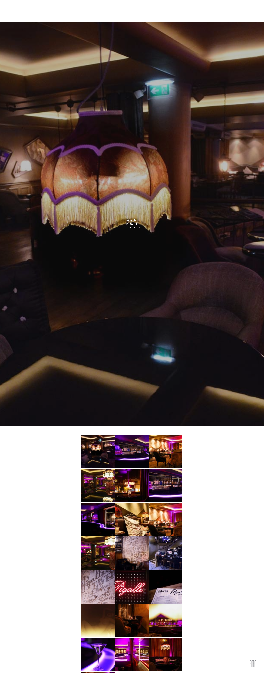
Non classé (134, 220)
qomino (126, 227)
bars (127, 220)
